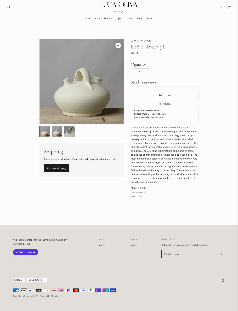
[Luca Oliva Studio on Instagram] (223, 280)
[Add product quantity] (146, 72)
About (97, 18)
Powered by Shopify (49, 296)
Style (118, 18)
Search (101, 245)
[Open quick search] (8, 7)
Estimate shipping (56, 168)
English (18, 279)
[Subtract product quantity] (134, 72)
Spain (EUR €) (35, 279)
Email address (171, 250)
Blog (139, 18)
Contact (149, 18)
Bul (28, 243)
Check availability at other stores (149, 117)
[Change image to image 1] (45, 131)
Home (88, 18)
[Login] (221, 7)
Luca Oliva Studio (141, 41)
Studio (130, 18)
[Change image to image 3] (69, 131)
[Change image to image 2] (57, 131)
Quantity (138, 64)
